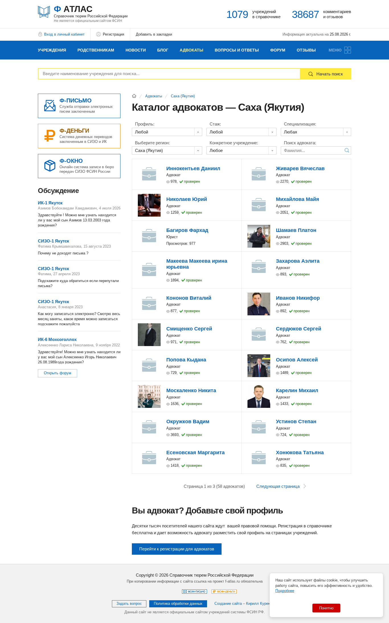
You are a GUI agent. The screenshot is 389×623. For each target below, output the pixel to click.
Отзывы (306, 50)
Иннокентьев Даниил (193, 168)
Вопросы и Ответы (237, 50)
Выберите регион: (152, 142)
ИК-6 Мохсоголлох (57, 339)
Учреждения (52, 50)
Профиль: (144, 124)
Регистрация (113, 34)
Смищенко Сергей (189, 329)
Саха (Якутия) (183, 96)
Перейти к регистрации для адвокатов (176, 548)
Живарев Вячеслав (300, 168)
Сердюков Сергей (298, 329)
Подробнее (284, 591)
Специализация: (300, 124)
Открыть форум (57, 373)
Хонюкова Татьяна (300, 452)
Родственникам (95, 50)
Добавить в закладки (154, 34)
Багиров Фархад (187, 230)
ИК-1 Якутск (50, 202)
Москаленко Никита (191, 390)
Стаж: (215, 124)
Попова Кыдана (186, 360)
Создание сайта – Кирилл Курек (242, 603)
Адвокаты (191, 50)
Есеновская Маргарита (195, 452)
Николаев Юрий (186, 199)
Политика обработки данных (178, 603)
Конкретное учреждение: (234, 142)
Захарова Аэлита (298, 261)
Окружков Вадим (187, 421)
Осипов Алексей (297, 360)
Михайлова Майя (297, 199)
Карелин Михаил (297, 390)
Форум (277, 50)
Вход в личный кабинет (64, 34)
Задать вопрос (129, 603)
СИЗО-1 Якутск (53, 240)
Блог (162, 50)
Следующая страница (278, 486)
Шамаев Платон (296, 230)
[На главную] (134, 96)
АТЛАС (91, 11)
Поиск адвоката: (300, 142)
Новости (136, 50)
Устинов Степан (296, 421)
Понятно (326, 608)
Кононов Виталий (188, 298)
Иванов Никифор (298, 298)
